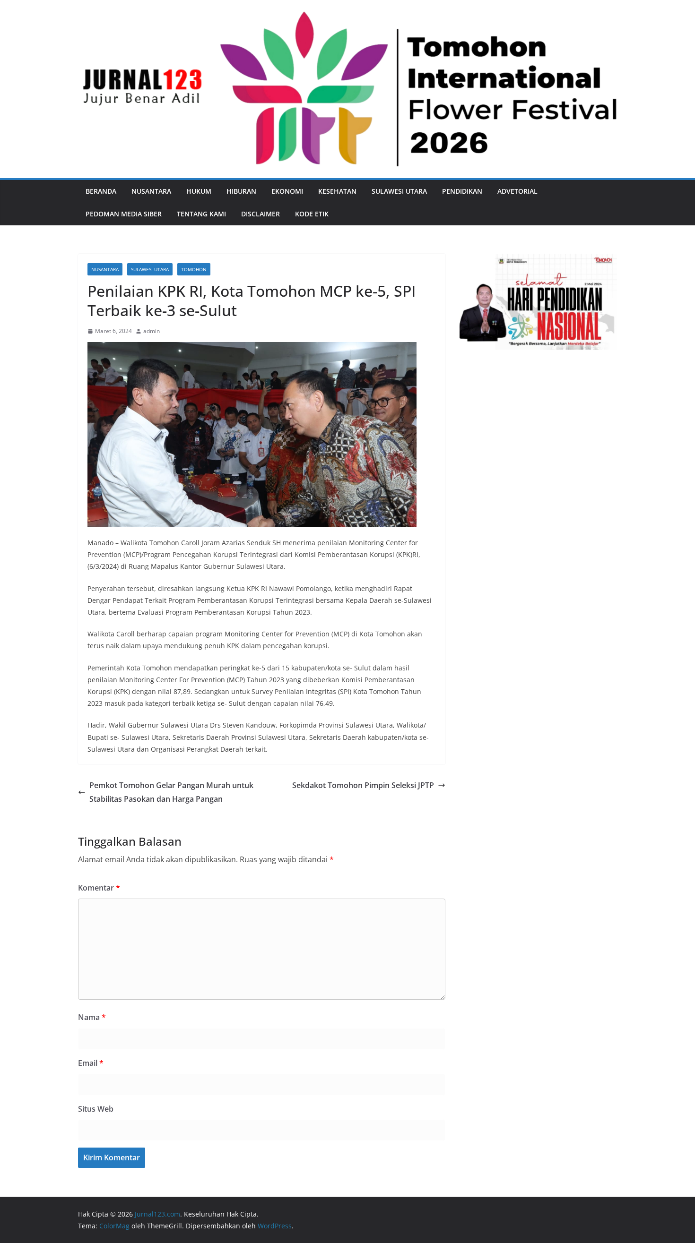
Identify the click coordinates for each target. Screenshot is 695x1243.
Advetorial (517, 191)
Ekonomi (287, 191)
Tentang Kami (201, 213)
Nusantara (151, 191)
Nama (92, 1017)
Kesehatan (337, 191)
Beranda (101, 191)
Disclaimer (260, 213)
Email (91, 1063)
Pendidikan (462, 191)
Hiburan (241, 191)
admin (151, 331)
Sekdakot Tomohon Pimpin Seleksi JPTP (363, 785)
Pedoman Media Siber (124, 213)
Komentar (99, 888)
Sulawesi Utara (399, 191)
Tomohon (194, 269)
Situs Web (95, 1109)
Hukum (198, 191)
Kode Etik (312, 213)
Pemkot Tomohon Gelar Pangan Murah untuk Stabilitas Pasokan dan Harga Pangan (171, 792)
